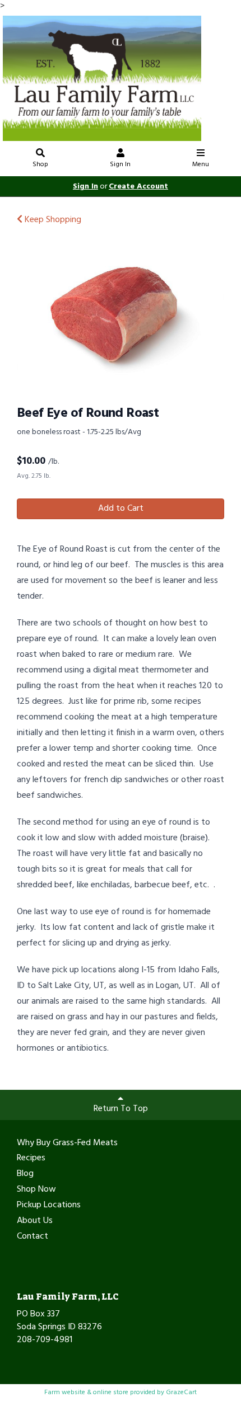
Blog (25, 1174)
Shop (40, 164)
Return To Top (121, 1109)
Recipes (31, 1158)
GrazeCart (181, 1392)
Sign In (120, 164)
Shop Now (36, 1190)
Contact (32, 1237)
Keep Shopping (51, 220)
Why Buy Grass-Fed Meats (67, 1143)
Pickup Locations (49, 1205)
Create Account (138, 186)
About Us (35, 1221)
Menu (200, 164)
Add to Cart (120, 508)
